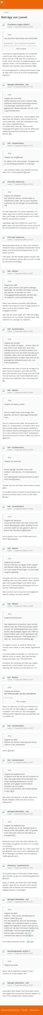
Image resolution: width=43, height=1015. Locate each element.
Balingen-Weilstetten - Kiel (18, 84)
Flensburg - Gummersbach (18, 865)
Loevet (10, 27)
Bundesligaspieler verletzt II (19, 951)
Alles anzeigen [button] (21, 49)
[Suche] (28, 3)
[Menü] (40, 3)
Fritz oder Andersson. (16, 182)
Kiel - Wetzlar (13, 271)
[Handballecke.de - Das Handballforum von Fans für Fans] (3, 3)
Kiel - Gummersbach (16, 143)
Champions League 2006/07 (19, 24)
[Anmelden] (34, 3)
